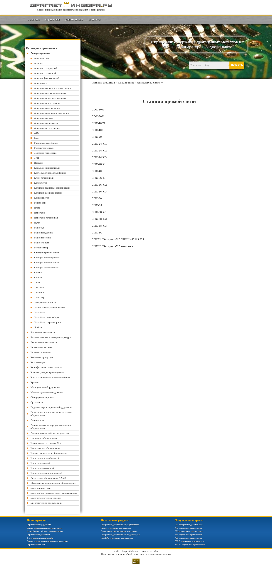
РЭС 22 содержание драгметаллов (190, 544)
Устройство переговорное (47, 322)
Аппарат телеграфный (45, 68)
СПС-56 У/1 (99, 177)
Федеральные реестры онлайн (40, 538)
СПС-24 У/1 (99, 143)
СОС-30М (98, 109)
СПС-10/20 (98, 123)
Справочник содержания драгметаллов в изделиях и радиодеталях (71, 9)
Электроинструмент (41, 488)
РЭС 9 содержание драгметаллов (189, 541)
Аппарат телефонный (45, 73)
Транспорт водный (40, 463)
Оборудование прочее (42, 397)
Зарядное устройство (45, 152)
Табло (37, 282)
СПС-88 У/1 (99, 212)
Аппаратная (40, 83)
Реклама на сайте (149, 551)
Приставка (39, 212)
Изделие (38, 162)
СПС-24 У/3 (99, 157)
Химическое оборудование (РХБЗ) (48, 478)
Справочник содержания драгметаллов (44, 528)
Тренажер (39, 297)
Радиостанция (41, 242)
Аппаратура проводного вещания (51, 113)
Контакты (94, 19)
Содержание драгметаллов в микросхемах (119, 531)
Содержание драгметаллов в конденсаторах (120, 534)
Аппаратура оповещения (47, 108)
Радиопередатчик (43, 232)
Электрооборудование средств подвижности (54, 492)
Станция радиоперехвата (47, 257)
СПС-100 (97, 130)
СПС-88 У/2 (99, 218)
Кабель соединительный (47, 167)
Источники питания (41, 352)
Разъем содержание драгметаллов (116, 528)
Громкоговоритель (43, 147)
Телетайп (39, 292)
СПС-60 (97, 198)
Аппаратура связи (148, 82)
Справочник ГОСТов (36, 544)
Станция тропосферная (46, 267)
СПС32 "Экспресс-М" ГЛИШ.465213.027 (118, 239)
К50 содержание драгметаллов (188, 538)
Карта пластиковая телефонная (50, 172)
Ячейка (38, 327)
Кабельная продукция (42, 357)
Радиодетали (37, 420)
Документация (74, 19)
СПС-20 (97, 136)
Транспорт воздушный (42, 468)
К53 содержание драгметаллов (188, 534)
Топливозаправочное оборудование (49, 453)
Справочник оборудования (39, 524)
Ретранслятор (41, 247)
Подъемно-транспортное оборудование (51, 407)
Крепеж (35, 382)
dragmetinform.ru (130, 551)
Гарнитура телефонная (46, 142)
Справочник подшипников (38, 534)
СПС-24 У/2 (99, 150)
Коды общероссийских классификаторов (45, 531)
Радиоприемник (42, 237)
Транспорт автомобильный (45, 458)
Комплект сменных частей (48, 192)
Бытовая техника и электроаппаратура (51, 337)
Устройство (40, 312)
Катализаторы (38, 362)
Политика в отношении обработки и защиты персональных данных (136, 554)
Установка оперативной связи (49, 307)
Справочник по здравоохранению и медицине (47, 541)
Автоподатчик (41, 58)
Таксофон (39, 287)
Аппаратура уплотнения (47, 128)
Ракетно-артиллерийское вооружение (50, 433)
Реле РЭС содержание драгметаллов (117, 538)
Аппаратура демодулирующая (50, 93)
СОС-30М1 (99, 116)
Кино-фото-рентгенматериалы (46, 367)
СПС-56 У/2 (99, 184)
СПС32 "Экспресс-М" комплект (112, 246)
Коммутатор (40, 182)
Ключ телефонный (43, 177)
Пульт (37, 222)
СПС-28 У (98, 164)
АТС (36, 133)
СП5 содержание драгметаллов (188, 524)
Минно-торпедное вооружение (47, 392)
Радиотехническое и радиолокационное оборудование (51, 426)
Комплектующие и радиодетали (47, 372)
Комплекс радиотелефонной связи (52, 187)
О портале (34, 19)
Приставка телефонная (46, 217)
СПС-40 (97, 171)
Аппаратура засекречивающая (50, 98)
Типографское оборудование (46, 448)
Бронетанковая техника (43, 332)
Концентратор (41, 197)
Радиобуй (39, 227)
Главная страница (103, 82)
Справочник (52, 19)
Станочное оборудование (44, 438)
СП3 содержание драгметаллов (188, 531)
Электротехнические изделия (46, 497)
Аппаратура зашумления (47, 103)
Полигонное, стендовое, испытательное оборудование (51, 414)
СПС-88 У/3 (99, 225)
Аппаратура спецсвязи (46, 123)
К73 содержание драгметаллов (188, 528)
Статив (38, 272)
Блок (36, 137)
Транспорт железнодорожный (46, 473)
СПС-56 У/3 (99, 191)
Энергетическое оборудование (47, 502)
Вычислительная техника (44, 342)
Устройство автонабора (46, 317)
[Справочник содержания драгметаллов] (71, 6)
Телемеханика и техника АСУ (46, 443)
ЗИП (36, 157)
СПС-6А (97, 205)
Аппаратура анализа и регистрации (52, 88)
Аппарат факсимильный (46, 78)
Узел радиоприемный (45, 302)
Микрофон (40, 202)
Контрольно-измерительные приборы (50, 377)
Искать (237, 65)
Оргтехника (37, 402)
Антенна (38, 63)
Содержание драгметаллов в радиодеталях (120, 524)
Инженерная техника (41, 347)
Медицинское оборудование (45, 387)
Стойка (38, 277)
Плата (37, 207)
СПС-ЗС (97, 232)
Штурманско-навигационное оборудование (53, 483)
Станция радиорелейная (46, 262)
